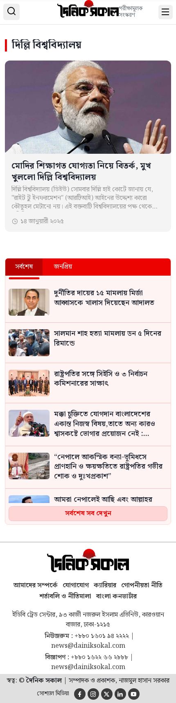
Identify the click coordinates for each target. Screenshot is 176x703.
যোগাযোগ (76, 585)
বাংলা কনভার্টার (116, 596)
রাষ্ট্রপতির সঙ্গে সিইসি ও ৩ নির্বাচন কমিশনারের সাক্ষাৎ (100, 379)
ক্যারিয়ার (105, 585)
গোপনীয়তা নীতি (141, 585)
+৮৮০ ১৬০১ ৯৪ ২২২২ (101, 636)
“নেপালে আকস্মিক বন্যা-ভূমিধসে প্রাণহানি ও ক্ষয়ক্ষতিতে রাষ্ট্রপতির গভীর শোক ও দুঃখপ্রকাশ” (108, 467)
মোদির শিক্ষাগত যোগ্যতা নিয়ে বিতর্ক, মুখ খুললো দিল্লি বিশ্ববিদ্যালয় (81, 171)
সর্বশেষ (24, 267)
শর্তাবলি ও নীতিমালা (65, 596)
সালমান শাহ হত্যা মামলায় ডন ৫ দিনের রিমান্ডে (107, 339)
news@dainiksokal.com (88, 646)
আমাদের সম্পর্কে (36, 585)
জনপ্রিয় (63, 267)
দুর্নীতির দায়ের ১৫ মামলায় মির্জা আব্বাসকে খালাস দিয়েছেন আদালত (104, 298)
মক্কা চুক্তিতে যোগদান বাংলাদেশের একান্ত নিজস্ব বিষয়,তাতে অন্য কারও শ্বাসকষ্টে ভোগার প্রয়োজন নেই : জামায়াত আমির (104, 424)
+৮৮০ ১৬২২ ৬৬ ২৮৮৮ (99, 658)
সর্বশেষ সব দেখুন (88, 513)
